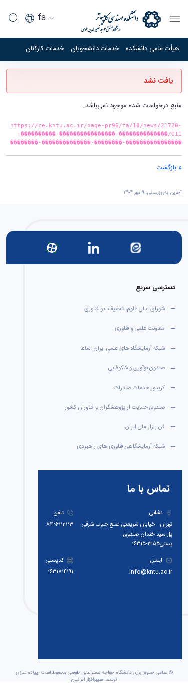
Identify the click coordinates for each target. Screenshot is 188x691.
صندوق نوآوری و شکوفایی (136, 368)
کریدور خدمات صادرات (139, 388)
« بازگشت (169, 167)
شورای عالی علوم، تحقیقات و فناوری (124, 309)
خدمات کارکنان (45, 49)
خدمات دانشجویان (95, 49)
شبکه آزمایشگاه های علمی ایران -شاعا (122, 348)
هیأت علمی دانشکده (152, 49)
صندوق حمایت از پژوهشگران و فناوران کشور (115, 407)
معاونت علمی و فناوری (140, 328)
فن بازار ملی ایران (145, 427)
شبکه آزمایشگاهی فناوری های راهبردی (121, 446)
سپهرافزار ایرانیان (87, 680)
